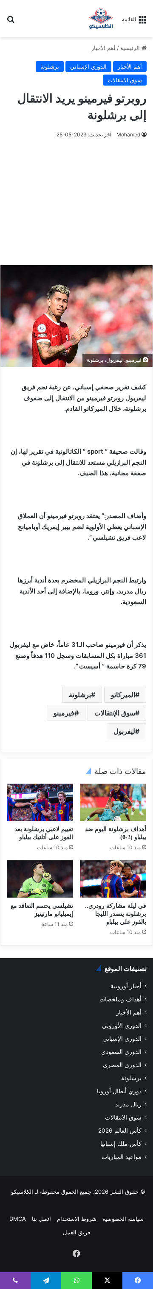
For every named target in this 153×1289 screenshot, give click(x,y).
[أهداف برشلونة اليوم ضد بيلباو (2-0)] (113, 802)
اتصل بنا (41, 1218)
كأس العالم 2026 (120, 1130)
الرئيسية (131, 47)
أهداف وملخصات (120, 999)
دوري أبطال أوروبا (119, 1091)
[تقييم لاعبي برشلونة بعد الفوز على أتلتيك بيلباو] (40, 802)
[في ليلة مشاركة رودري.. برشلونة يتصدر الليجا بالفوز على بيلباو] (113, 879)
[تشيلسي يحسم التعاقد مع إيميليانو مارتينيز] (40, 879)
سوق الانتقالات (125, 80)
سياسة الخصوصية (123, 1218)
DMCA (17, 1218)
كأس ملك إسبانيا (121, 1143)
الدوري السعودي (121, 1051)
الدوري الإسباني (88, 66)
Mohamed (128, 134)
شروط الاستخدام (76, 1218)
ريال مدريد (128, 1104)
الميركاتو (123, 694)
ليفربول (124, 731)
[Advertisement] (76, 202)
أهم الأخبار (103, 47)
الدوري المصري (122, 1065)
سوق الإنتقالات (114, 713)
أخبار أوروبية (126, 986)
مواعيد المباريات (122, 1156)
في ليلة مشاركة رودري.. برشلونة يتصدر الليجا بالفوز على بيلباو (115, 914)
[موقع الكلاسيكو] (101, 18)
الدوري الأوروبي (122, 1025)
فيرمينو (64, 713)
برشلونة (49, 66)
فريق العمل (76, 1232)
